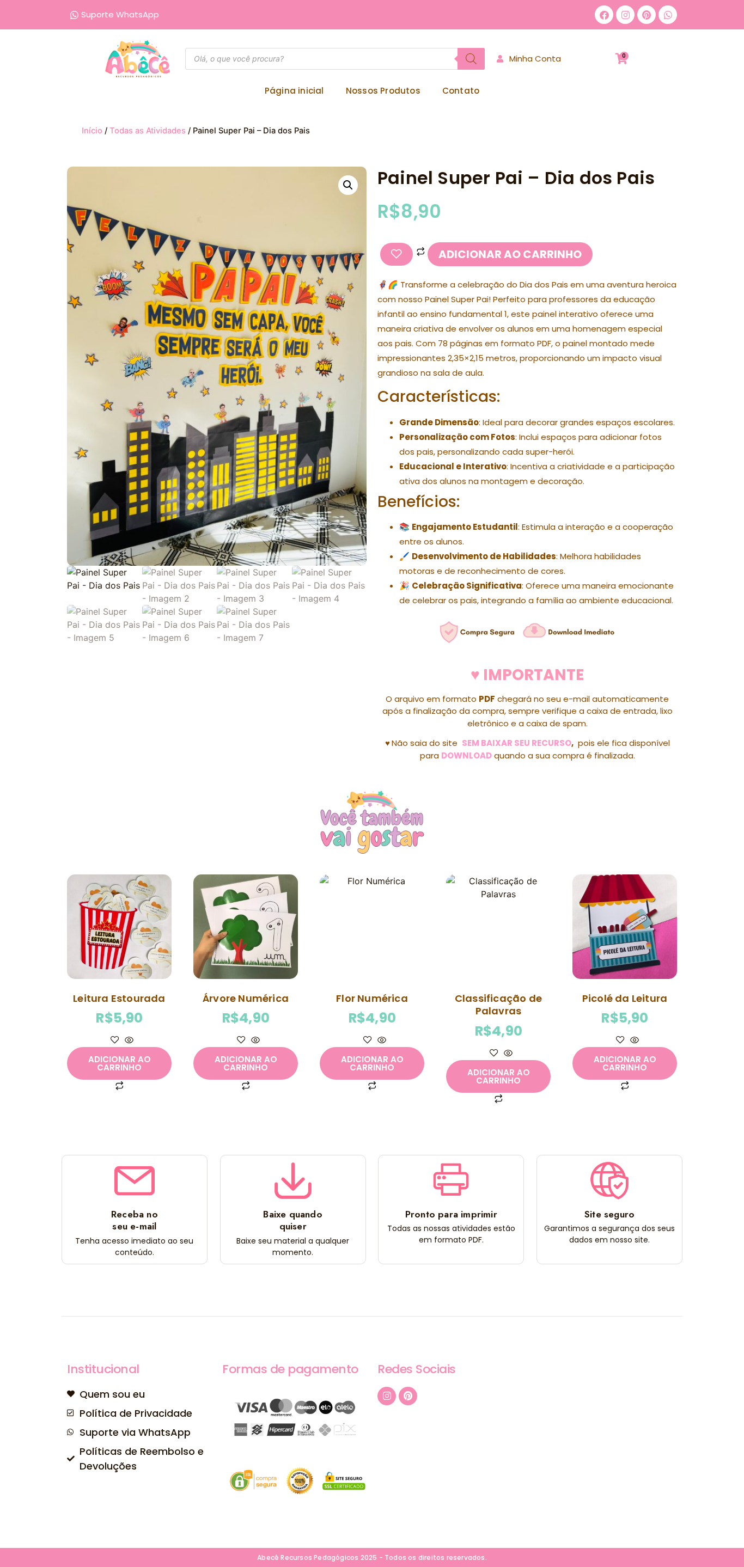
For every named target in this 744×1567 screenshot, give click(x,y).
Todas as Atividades (147, 131)
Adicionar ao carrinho (510, 254)
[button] (348, 185)
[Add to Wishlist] (396, 254)
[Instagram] (625, 14)
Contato (460, 90)
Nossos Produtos (383, 90)
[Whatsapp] (667, 14)
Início (92, 131)
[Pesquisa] (471, 59)
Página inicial (294, 90)
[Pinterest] (646, 14)
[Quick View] (127, 1040)
